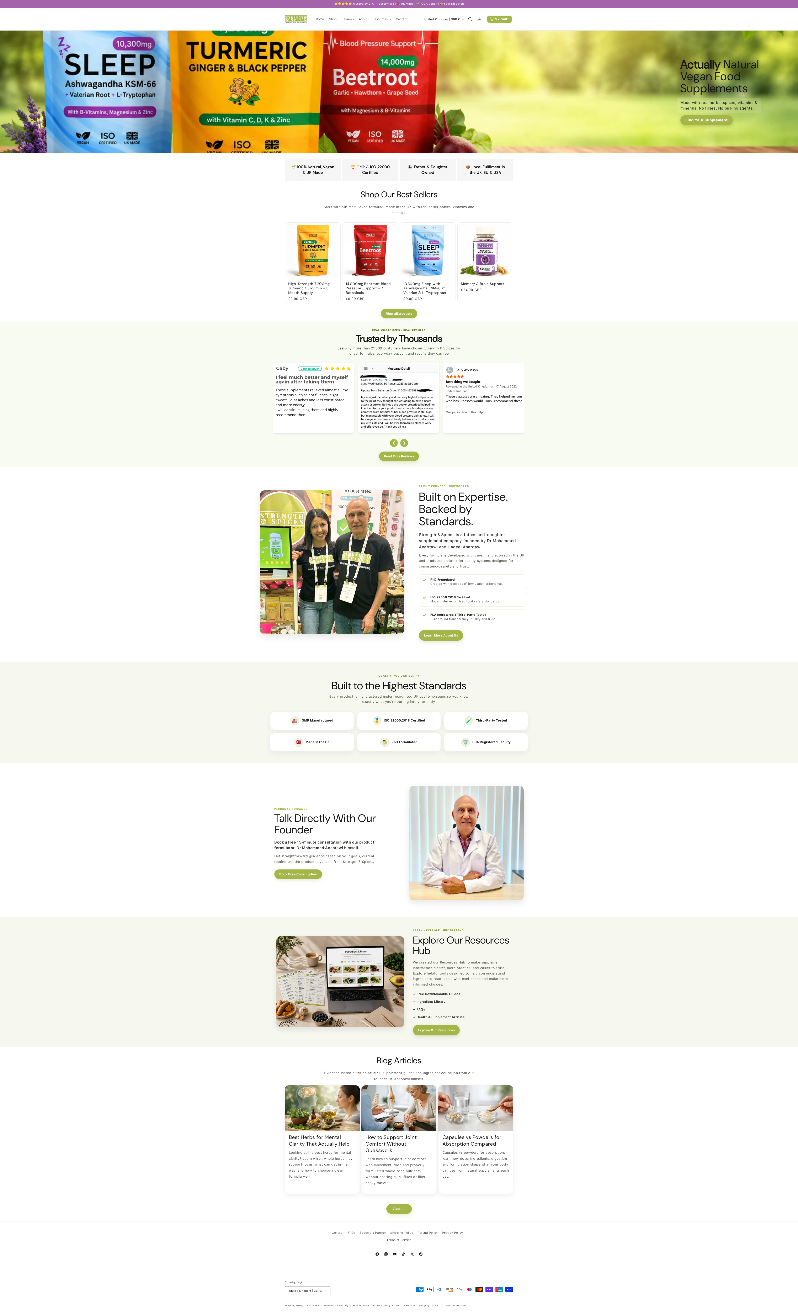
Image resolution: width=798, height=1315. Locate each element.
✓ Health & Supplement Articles (439, 1017)
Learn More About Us (441, 635)
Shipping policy (428, 1305)
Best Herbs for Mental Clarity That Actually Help (319, 1140)
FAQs (351, 1232)
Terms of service (404, 1305)
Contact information (454, 1305)
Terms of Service (399, 1240)
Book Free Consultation (298, 874)
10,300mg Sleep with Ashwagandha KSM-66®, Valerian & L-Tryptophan (424, 288)
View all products (399, 314)
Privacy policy (381, 1305)
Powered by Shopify (336, 1305)
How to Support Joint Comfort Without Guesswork (391, 1143)
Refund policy (360, 1305)
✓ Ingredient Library (429, 1002)
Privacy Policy (452, 1232)
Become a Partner (373, 1232)
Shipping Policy (401, 1232)
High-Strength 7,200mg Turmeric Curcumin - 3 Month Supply (309, 288)
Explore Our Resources (436, 1030)
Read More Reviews (399, 456)
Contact (338, 1232)
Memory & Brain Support (482, 284)
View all (399, 1209)
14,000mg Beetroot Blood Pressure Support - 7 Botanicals (368, 288)
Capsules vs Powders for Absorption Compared (471, 1140)
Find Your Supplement (706, 120)
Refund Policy (427, 1232)
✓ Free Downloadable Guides (436, 994)
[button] (381, 19)
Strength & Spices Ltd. (309, 1305)
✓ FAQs (419, 1009)
